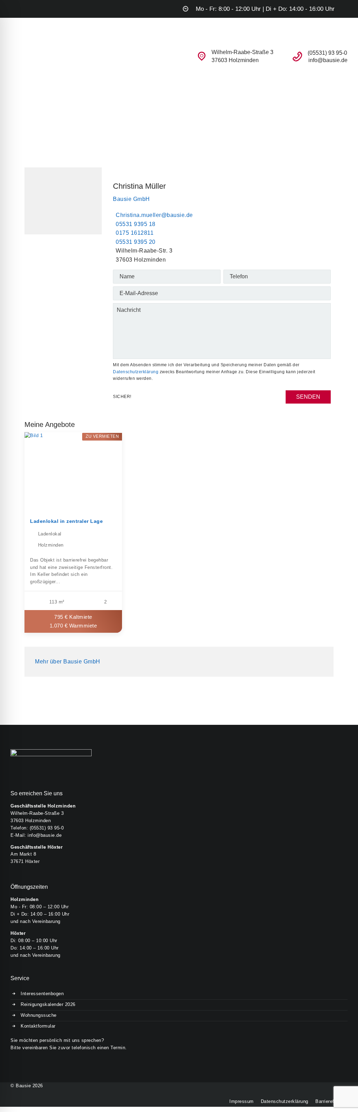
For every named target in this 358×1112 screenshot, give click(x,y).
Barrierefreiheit (331, 1101)
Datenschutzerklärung (135, 371)
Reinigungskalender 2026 (48, 1004)
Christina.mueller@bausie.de (154, 215)
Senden (308, 397)
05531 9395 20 (136, 242)
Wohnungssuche (39, 1015)
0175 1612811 (134, 233)
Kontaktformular (38, 1026)
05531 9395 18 (136, 224)
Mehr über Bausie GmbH (67, 661)
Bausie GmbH (131, 199)
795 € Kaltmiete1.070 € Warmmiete (73, 621)
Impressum (241, 1101)
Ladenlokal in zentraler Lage (66, 521)
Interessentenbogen (42, 993)
